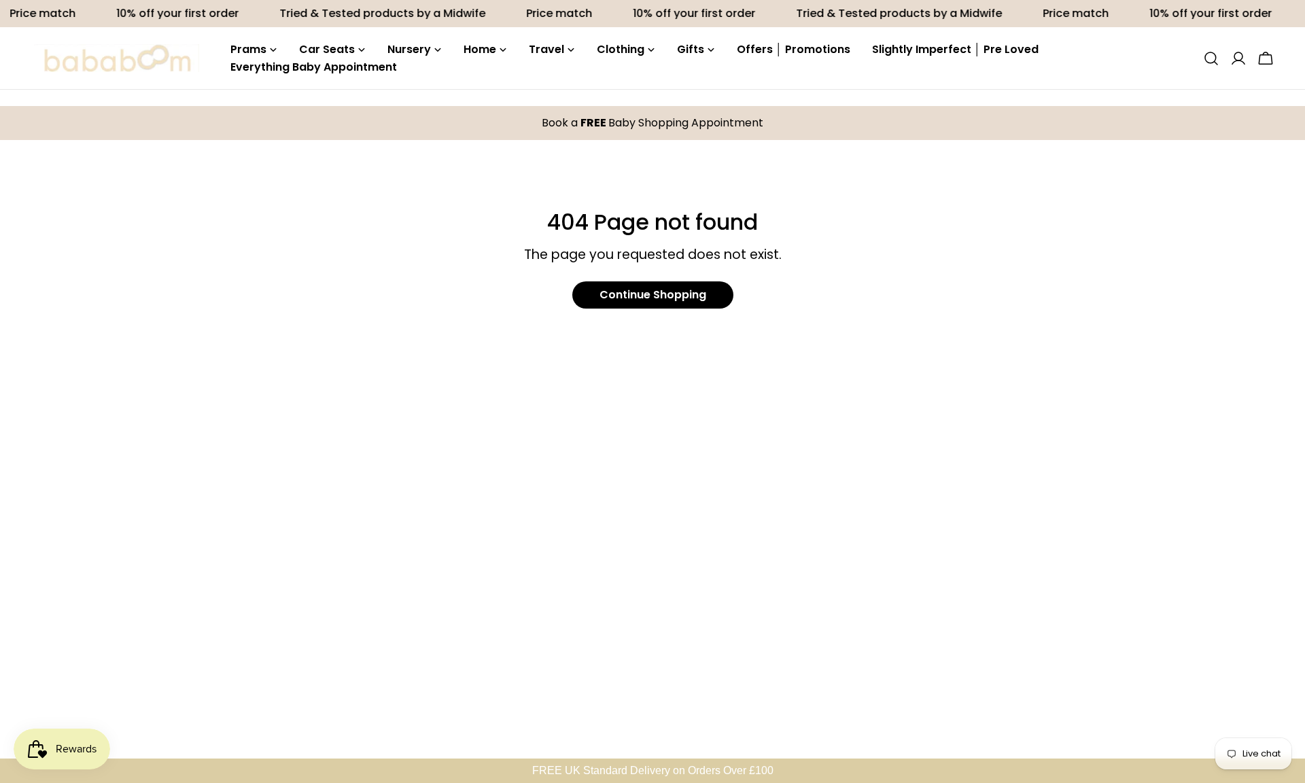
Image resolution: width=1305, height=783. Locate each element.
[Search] (1211, 58)
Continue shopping (652, 294)
